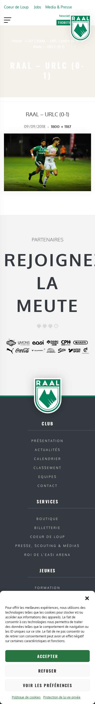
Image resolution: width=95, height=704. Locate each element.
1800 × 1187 (61, 126)
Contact (47, 486)
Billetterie (47, 528)
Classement (47, 468)
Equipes (47, 477)
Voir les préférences (47, 685)
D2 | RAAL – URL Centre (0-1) (53, 40)
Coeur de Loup (16, 6)
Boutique (47, 519)
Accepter (47, 656)
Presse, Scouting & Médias (47, 546)
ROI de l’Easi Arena (47, 555)
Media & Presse (58, 6)
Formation (47, 588)
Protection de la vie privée (61, 697)
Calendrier (47, 459)
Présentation (47, 441)
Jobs (37, 6)
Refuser (47, 671)
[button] (87, 597)
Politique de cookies (26, 697)
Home (17, 40)
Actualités (47, 450)
